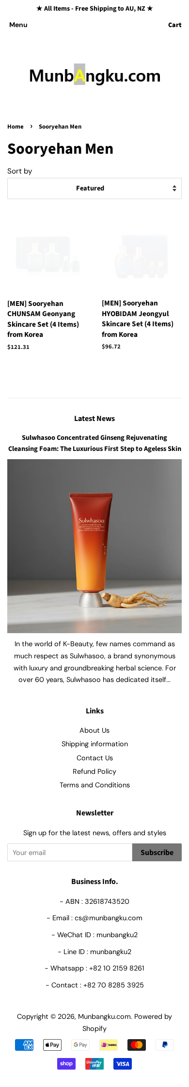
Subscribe (157, 852)
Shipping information (95, 743)
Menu (18, 24)
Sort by (19, 171)
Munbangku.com (104, 1016)
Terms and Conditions (95, 785)
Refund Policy (94, 771)
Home (15, 126)
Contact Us (95, 758)
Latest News (94, 418)
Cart (175, 25)
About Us (94, 730)
